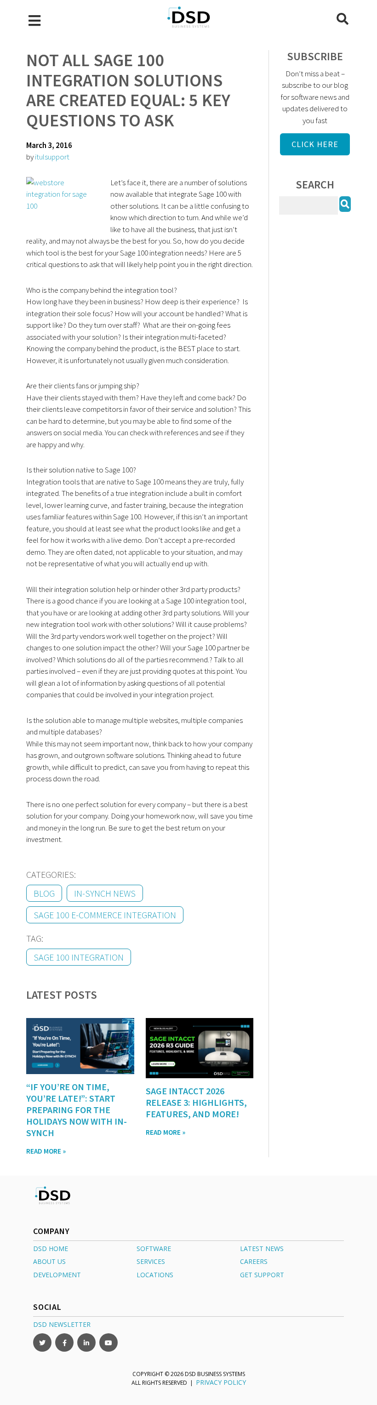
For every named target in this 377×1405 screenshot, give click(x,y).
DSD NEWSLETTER (62, 1324)
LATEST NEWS (262, 1248)
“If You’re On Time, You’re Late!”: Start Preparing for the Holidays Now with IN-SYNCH (76, 1109)
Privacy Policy (221, 1381)
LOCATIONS (155, 1274)
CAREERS (254, 1261)
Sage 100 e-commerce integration (105, 915)
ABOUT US (49, 1261)
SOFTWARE (154, 1248)
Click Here (314, 144)
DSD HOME (50, 1248)
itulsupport (52, 157)
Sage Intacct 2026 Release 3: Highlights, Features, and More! (196, 1102)
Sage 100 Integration (79, 957)
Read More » (46, 1151)
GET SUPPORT (262, 1274)
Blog (44, 893)
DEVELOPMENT (57, 1274)
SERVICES (151, 1261)
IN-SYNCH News (105, 893)
